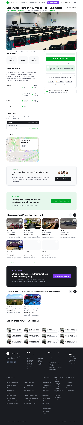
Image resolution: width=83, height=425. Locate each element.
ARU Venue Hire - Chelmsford (16, 10)
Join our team (72, 356)
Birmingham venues (46, 385)
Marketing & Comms (40, 364)
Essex (17, 51)
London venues (45, 380)
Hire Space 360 (30, 355)
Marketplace (51, 357)
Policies (60, 367)
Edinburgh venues (46, 387)
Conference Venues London (12, 380)
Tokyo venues (69, 387)
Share (70, 7)
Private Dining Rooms (11, 387)
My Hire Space (66, 2)
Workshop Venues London (30, 403)
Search (43, 2)
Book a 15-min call (64, 179)
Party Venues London (28, 385)
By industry (29, 366)
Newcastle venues (46, 406)
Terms (69, 421)
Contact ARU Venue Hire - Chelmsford (61, 77)
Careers (60, 361)
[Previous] (70, 215)
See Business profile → (33, 122)
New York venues (70, 380)
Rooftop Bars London (28, 387)
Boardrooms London (28, 393)
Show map (52, 10)
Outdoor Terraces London (11, 406)
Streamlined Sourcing (30, 357)
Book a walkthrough (30, 369)
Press (59, 363)
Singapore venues (70, 390)
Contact (60, 365)
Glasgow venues (46, 395)
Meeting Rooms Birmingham (57, 398)
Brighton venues (46, 400)
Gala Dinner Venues (10, 398)
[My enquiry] (75, 2)
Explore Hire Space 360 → (61, 201)
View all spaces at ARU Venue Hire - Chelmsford (19, 262)
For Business (32, 2)
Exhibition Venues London (12, 400)
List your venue (51, 367)
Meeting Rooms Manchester (57, 387)
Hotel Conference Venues (29, 380)
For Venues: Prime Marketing (52, 361)
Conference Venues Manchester (58, 380)
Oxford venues (45, 411)
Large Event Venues (28, 400)
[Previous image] (8, 223)
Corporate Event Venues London (31, 395)
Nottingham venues (46, 408)
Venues (23, 2)
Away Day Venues (10, 390)
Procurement (41, 355)
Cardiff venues (45, 403)
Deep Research (54, 2)
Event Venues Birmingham (57, 394)
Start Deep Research (63, 276)
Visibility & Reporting (29, 364)
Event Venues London (11, 395)
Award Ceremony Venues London (31, 398)
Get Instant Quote (61, 59)
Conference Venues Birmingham (58, 391)
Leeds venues (45, 393)
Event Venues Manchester (57, 384)
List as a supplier (52, 369)
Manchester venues (46, 382)
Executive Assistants (40, 361)
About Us (60, 355)
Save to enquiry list (61, 84)
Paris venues (69, 382)
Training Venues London (11, 393)
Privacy (64, 421)
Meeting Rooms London (29, 390)
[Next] (75, 215)
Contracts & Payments (30, 361)
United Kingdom (10, 51)
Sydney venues (69, 393)
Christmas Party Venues (29, 382)
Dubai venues (69, 385)
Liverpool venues (46, 398)
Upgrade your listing (72, 361)
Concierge (50, 359)
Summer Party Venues (11, 385)
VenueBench (61, 359)
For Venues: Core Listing (50, 365)
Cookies (75, 421)
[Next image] (20, 223)
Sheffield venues (46, 413)
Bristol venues (45, 390)
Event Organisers (40, 357)
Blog (59, 357)
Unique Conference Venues (12, 382)
